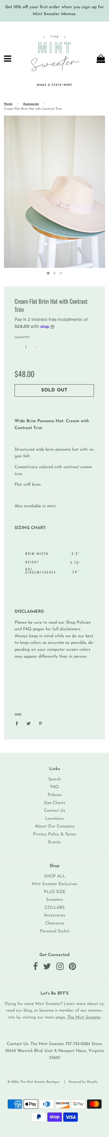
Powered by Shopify (83, 1082)
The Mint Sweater (84, 1017)
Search (54, 779)
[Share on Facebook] (18, 723)
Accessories (31, 103)
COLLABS (55, 908)
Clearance (54, 923)
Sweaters (54, 900)
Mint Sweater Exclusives (54, 884)
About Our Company (55, 826)
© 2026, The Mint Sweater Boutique (33, 1082)
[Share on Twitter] (28, 723)
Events (54, 842)
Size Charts (54, 803)
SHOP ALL (54, 876)
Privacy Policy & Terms (54, 834)
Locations (54, 819)
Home (8, 103)
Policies (55, 795)
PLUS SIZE (54, 892)
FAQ (54, 787)
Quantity (22, 337)
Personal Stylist (54, 931)
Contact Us (54, 811)
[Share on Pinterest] (40, 723)
